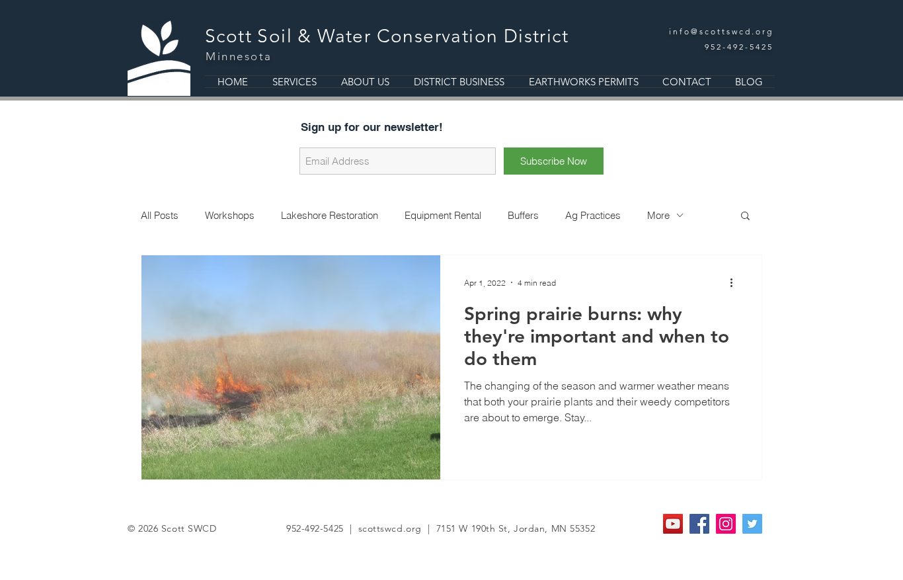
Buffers (523, 215)
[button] (745, 217)
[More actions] (736, 282)
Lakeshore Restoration (329, 215)
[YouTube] (673, 524)
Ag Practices (593, 215)
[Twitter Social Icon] (752, 524)
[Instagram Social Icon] (726, 524)
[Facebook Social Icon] (699, 524)
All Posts (159, 215)
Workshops (230, 215)
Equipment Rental (443, 215)
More (658, 215)
